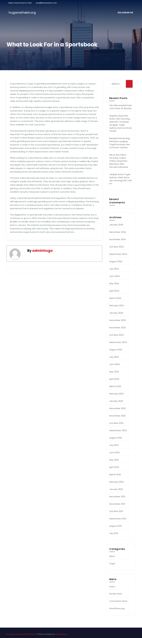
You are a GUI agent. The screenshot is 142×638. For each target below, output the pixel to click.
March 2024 (115, 298)
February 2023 (116, 393)
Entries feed (115, 593)
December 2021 (117, 496)
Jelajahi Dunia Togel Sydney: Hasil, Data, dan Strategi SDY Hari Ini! (120, 179)
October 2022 (116, 423)
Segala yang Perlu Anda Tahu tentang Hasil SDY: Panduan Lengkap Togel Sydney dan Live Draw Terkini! (120, 123)
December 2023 (117, 320)
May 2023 (114, 371)
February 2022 (116, 481)
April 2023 (114, 379)
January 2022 (116, 489)
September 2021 (117, 518)
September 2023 (118, 342)
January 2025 (116, 224)
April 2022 (114, 467)
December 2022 (117, 408)
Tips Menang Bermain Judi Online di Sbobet (120, 107)
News (13, 52)
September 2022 (118, 430)
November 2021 (117, 503)
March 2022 (115, 474)
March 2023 (115, 386)
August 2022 (115, 437)
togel (112, 563)
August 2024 (115, 261)
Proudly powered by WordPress (21, 634)
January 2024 (116, 312)
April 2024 (114, 290)
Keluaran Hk (125, 12)
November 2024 (117, 239)
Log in (112, 586)
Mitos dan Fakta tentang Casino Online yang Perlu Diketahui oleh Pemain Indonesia (118, 160)
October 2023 (116, 334)
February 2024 (116, 305)
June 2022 (114, 452)
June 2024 (114, 276)
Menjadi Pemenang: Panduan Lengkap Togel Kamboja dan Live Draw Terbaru (119, 143)
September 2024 (118, 254)
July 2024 (114, 268)
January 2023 (116, 401)
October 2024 (116, 246)
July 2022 (114, 445)
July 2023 (114, 356)
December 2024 (117, 232)
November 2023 (117, 327)
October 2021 (116, 511)
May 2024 (114, 283)
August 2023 (115, 349)
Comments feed (118, 601)
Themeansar (61, 634)
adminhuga (42, 250)
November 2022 (117, 415)
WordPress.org (117, 608)
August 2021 (115, 525)
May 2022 (114, 459)
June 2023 (114, 364)
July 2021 (113, 533)
